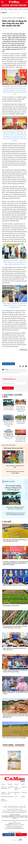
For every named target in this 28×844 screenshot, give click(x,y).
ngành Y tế (18, 372)
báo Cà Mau (12, 369)
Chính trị (10, 9)
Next (25, 757)
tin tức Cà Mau (12, 371)
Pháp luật (24, 787)
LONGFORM (24, 792)
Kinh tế (16, 9)
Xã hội (20, 9)
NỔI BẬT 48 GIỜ (9, 481)
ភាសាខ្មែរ (22, 5)
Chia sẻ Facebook (9, 363)
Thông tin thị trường (14, 12)
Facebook (8, 834)
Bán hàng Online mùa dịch (13, 448)
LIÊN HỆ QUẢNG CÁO (4, 800)
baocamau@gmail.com (16, 826)
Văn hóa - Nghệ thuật (4, 793)
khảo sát (4, 372)
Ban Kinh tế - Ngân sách (21, 371)
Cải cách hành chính (4, 787)
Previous (3, 757)
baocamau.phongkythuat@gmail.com (14, 828)
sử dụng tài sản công (11, 372)
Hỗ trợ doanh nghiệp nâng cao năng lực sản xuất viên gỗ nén (13, 488)
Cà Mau (16, 369)
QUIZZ (16, 796)
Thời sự (5, 9)
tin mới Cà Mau (22, 369)
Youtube (21, 834)
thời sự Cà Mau (5, 371)
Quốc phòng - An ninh (17, 788)
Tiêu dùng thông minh (9, 445)
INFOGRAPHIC (4, 796)
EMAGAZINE (10, 796)
